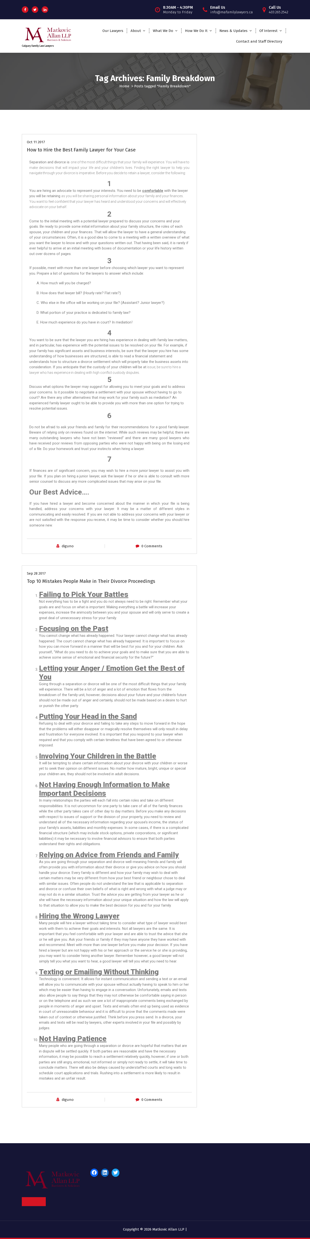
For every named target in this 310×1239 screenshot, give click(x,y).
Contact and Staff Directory (259, 41)
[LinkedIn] (105, 1172)
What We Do (163, 31)
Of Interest (268, 31)
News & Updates (233, 31)
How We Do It (196, 31)
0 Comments (151, 546)
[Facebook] (94, 1172)
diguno (68, 546)
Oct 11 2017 (36, 142)
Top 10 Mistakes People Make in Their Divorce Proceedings (91, 581)
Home (124, 86)
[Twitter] (115, 1172)
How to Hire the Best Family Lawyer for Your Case (81, 150)
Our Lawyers (112, 31)
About (136, 31)
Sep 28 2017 (36, 573)
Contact (33, 1201)
